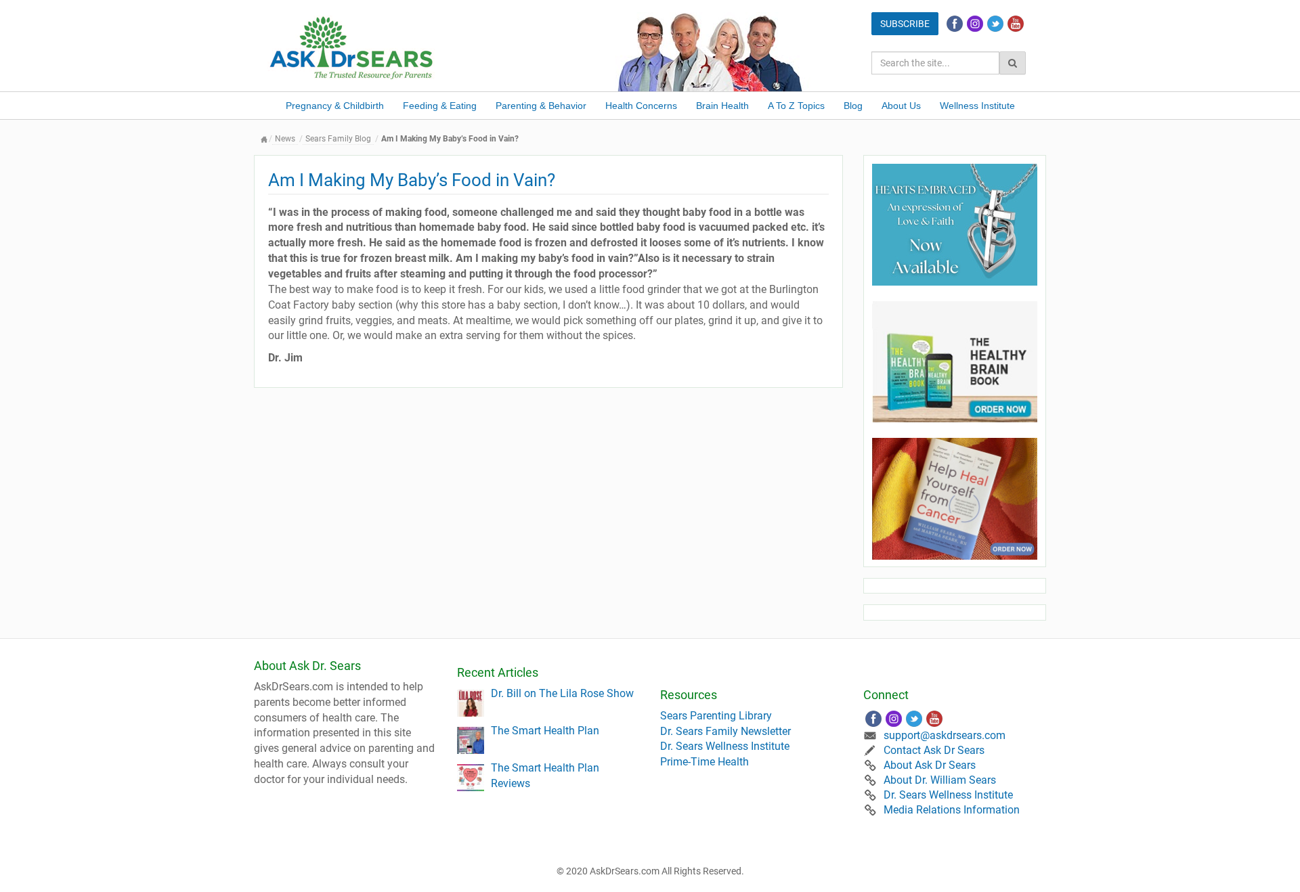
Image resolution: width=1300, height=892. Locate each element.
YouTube (1016, 24)
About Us (901, 105)
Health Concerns (641, 105)
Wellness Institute (977, 105)
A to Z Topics (796, 105)
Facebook (955, 24)
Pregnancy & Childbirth (335, 105)
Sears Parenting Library (716, 715)
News (285, 138)
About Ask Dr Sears (930, 765)
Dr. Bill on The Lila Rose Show (562, 693)
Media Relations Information (952, 809)
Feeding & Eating (440, 105)
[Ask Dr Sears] (352, 46)
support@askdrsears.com (944, 735)
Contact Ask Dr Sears (934, 750)
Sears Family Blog (338, 138)
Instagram (975, 24)
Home (264, 139)
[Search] (1012, 62)
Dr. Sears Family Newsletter (725, 731)
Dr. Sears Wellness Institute (724, 746)
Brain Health (722, 105)
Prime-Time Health (704, 761)
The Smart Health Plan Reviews (545, 775)
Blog (853, 105)
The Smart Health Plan (545, 730)
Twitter (995, 24)
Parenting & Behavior (541, 105)
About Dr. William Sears (940, 780)
